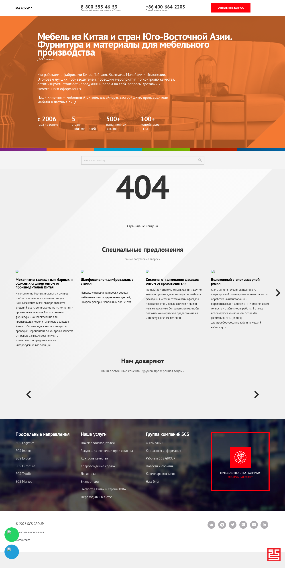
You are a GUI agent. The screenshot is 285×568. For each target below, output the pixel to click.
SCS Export (23, 458)
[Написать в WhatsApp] (11, 534)
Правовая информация (30, 532)
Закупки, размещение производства (107, 451)
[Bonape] (186, 394)
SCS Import (23, 451)
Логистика (88, 474)
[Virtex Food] (142, 394)
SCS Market (24, 481)
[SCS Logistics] (118, 149)
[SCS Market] (213, 149)
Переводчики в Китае (96, 497)
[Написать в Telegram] (11, 552)
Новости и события (159, 466)
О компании (154, 443)
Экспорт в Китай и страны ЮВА (103, 489)
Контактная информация (163, 451)
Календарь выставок (160, 474)
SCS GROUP (23, 8)
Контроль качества (94, 458)
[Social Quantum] (99, 394)
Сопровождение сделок (98, 466)
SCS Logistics (25, 443)
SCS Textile (24, 474)
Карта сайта (23, 540)
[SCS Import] (165, 149)
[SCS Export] (261, 149)
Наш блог (153, 481)
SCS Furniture (25, 466)
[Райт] (229, 394)
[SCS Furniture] (70, 149)
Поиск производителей (98, 443)
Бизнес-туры (90, 481)
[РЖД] (55, 394)
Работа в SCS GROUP (160, 458)
